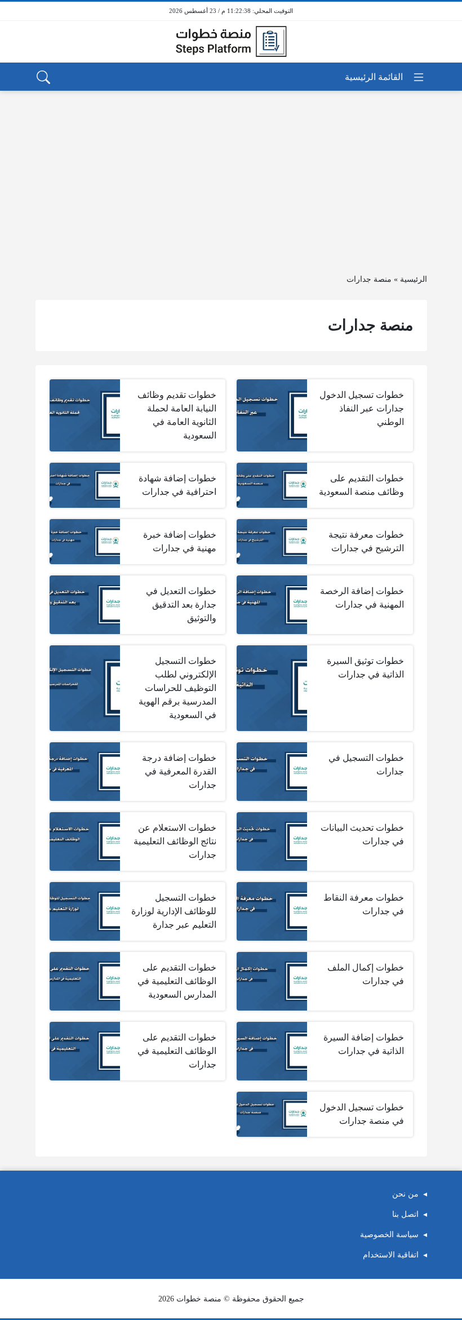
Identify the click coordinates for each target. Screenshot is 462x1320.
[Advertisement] (231, 175)
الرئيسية (413, 279)
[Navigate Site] (385, 77)
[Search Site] (43, 77)
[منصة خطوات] (231, 41)
